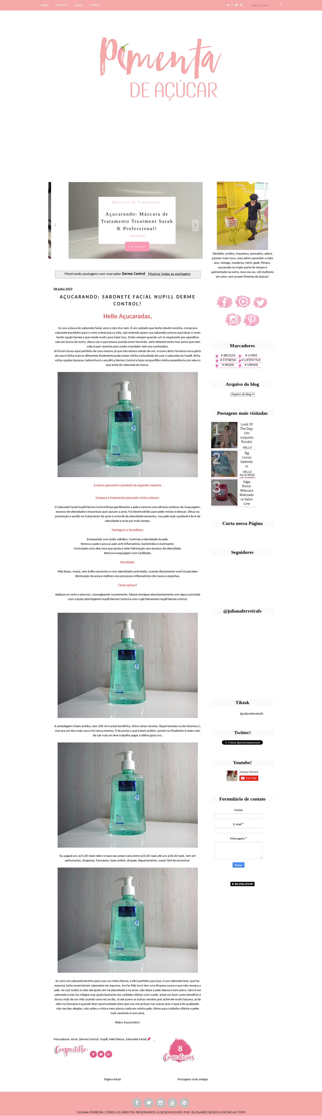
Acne (74, 1039)
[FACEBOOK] (137, 1103)
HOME (44, 5)
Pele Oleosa (116, 1039)
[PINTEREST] (184, 1103)
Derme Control (88, 1039)
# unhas (251, 365)
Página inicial (112, 1079)
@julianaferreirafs (251, 714)
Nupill (104, 1039)
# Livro (251, 355)
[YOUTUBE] (172, 1103)
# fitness (228, 360)
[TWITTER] (148, 1103)
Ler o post (125, 246)
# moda (228, 365)
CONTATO (61, 5)
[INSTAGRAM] (160, 1103)
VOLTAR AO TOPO (233, 1112)
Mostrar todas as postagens (169, 274)
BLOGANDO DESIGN (205, 1112)
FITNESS (94, 5)
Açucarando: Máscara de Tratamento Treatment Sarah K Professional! (125, 221)
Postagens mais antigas (193, 1079)
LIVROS (78, 5)
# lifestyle (251, 360)
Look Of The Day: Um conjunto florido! (246, 433)
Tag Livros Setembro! (246, 459)
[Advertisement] (134, 139)
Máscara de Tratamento (125, 202)
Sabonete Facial (136, 1039)
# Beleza (228, 355)
